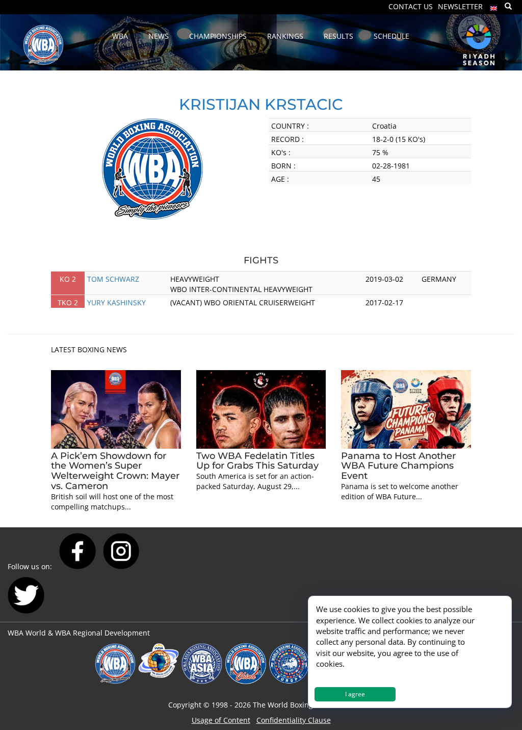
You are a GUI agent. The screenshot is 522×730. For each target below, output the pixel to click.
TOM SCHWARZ (113, 279)
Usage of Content (221, 720)
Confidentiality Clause (293, 720)
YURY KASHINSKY (116, 302)
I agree (355, 694)
